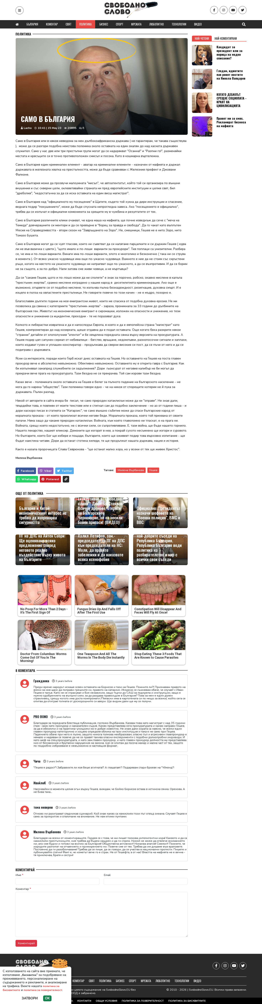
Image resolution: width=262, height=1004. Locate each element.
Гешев (153, 470)
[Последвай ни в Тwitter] (242, 10)
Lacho (28, 128)
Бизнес (103, 24)
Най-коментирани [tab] (226, 38)
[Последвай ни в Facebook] (214, 10)
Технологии (179, 24)
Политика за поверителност (143, 1001)
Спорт (119, 24)
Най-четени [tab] (202, 38)
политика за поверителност (43, 990)
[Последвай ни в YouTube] (233, 10)
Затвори (30, 998)
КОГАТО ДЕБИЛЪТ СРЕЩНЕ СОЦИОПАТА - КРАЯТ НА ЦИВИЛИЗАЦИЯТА (231, 100)
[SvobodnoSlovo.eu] (36, 965)
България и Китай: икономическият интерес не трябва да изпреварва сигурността (42, 515)
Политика (85, 24)
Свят (68, 24)
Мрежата (136, 24)
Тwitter (67, 471)
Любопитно (156, 24)
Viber (48, 471)
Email (107, 875)
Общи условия (106, 1001)
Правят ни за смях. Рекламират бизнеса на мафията (231, 122)
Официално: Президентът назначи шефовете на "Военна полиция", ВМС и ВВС (158, 515)
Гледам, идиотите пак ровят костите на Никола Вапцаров (231, 74)
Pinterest (52, 479)
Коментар (52, 24)
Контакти (84, 1001)
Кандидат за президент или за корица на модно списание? (229, 52)
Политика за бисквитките (187, 1001)
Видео (198, 24)
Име (19, 875)
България (32, 24)
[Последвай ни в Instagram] (224, 10)
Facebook (27, 471)
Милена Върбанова (131, 470)
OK (47, 998)
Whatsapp (29, 479)
